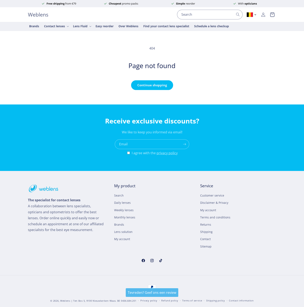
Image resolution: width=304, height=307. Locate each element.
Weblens (65, 300)
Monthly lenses (124, 217)
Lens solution (123, 232)
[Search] (237, 14)
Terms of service (192, 300)
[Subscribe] (184, 144)
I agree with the (155, 153)
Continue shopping (152, 85)
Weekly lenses (124, 210)
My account (122, 239)
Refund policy (169, 300)
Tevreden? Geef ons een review (152, 292)
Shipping (206, 232)
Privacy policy (148, 300)
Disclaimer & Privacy (214, 203)
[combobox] (209, 14)
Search (119, 195)
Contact (205, 239)
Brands (119, 224)
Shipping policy (215, 300)
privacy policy (167, 153)
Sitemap (206, 246)
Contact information (241, 300)
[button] (272, 14)
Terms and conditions (215, 217)
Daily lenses (122, 203)
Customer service (212, 195)
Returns (205, 224)
